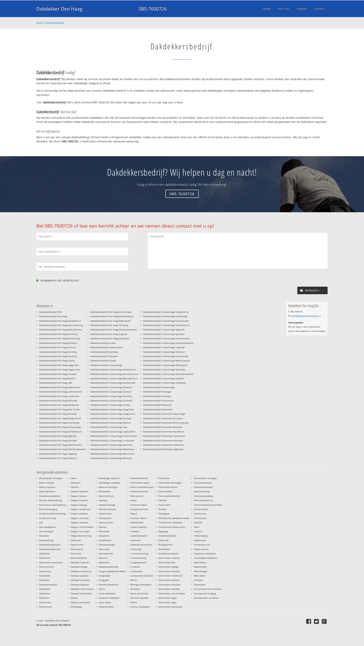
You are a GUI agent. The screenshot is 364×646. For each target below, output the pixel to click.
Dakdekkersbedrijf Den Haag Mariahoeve (59, 404)
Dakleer (74, 597)
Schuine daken (201, 509)
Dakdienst (44, 597)
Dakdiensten (45, 602)
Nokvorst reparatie (139, 597)
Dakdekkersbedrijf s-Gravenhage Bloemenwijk (112, 382)
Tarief (196, 527)
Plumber (162, 509)
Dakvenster (104, 549)
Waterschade (200, 566)
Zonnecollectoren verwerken (208, 588)
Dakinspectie (77, 549)
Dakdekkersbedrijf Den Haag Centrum (57, 347)
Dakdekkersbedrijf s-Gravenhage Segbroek (163, 329)
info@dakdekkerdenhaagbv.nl (306, 315)
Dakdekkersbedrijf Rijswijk (103, 360)
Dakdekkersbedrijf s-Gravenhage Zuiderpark (164, 382)
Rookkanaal (164, 549)
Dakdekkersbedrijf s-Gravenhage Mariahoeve (112, 449)
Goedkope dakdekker (109, 597)
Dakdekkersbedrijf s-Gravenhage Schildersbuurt (166, 325)
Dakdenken (44, 588)
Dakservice (104, 535)
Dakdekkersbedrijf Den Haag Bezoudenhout (60, 329)
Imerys (133, 500)
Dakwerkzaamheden (108, 566)
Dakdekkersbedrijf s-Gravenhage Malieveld (111, 444)
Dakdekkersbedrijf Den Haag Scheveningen (60, 427)
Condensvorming (47, 518)
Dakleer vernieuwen (80, 602)
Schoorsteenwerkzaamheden (208, 504)
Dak (41, 522)
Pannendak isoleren (168, 487)
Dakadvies (44, 535)
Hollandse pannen (139, 491)
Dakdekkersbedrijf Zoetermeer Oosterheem (164, 436)
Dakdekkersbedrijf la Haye (103, 343)
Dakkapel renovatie (80, 580)
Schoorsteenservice (203, 500)
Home (39, 22)
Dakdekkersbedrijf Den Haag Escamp (57, 360)
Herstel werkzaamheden (142, 487)
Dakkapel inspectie (80, 562)
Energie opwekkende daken (112, 571)
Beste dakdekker (47, 491)
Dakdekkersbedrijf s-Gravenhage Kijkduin (110, 422)
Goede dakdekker (107, 593)
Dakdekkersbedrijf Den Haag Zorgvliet (108, 334)
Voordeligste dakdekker (205, 557)
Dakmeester (104, 491)
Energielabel (105, 575)
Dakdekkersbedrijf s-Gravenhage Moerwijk (111, 458)
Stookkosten (200, 513)
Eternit (102, 588)
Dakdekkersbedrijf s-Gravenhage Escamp (110, 404)
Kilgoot (133, 513)
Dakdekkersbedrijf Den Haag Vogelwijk (58, 453)
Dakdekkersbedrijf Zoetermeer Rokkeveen (163, 444)
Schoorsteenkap (202, 491)
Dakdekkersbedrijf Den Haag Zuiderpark (109, 338)
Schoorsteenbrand (203, 482)
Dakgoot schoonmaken (82, 527)
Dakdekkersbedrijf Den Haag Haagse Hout (59, 369)
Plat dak (162, 500)
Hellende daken (106, 606)
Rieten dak (163, 540)
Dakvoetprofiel (106, 553)
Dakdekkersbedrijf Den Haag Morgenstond (60, 418)
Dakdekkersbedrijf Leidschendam (106, 347)
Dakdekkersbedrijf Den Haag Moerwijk (58, 413)
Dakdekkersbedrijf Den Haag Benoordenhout (61, 325)
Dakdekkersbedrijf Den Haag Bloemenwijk (59, 338)
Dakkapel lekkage (79, 566)
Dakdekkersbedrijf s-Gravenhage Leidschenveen (113, 436)
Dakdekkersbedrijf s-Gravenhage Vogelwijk (164, 347)
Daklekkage (76, 606)
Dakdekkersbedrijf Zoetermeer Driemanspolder (166, 422)
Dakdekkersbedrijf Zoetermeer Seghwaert (163, 449)
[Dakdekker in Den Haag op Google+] (325, 621)
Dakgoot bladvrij (79, 496)
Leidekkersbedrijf (138, 535)
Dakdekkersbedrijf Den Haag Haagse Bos (59, 365)
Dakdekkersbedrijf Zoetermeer (158, 409)
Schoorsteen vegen (167, 597)
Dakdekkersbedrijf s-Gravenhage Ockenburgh (165, 316)
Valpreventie (200, 540)
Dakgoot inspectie (79, 500)
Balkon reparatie (47, 487)
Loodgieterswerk (138, 562)
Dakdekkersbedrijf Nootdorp (104, 351)
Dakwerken (104, 562)
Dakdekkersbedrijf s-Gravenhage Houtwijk (111, 418)
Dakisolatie (76, 553)
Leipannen (135, 540)
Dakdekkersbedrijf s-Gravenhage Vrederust (164, 351)
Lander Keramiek (138, 527)
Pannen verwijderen (140, 606)
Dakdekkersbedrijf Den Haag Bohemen (58, 343)
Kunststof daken (138, 518)
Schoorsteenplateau (203, 496)
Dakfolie (75, 487)
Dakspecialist (105, 540)
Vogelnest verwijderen (205, 553)
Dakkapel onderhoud (81, 571)
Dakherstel (76, 540)
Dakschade (104, 531)
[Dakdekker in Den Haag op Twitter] (317, 621)
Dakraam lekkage (107, 504)
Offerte (133, 602)
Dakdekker (44, 580)
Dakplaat (103, 500)
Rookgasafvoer (165, 544)
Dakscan (103, 527)
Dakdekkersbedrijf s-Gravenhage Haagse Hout (112, 413)
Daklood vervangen (108, 487)
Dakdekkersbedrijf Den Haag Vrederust (58, 458)
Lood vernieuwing (139, 553)
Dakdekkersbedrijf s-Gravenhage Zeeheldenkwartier (168, 374)
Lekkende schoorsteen (141, 544)
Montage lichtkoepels (140, 584)
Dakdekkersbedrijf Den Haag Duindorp (58, 351)
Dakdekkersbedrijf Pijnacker (104, 356)
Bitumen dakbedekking (50, 500)
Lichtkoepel (136, 549)
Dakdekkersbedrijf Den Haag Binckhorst (58, 334)
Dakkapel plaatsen (80, 575)
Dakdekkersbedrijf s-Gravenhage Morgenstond (166, 312)
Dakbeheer (44, 553)
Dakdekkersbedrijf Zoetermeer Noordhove (163, 431)
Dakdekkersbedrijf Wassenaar (157, 404)
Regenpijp (163, 531)
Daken (74, 478)
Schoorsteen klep (166, 562)
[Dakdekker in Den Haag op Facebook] (309, 621)
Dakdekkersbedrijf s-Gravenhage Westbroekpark (166, 360)
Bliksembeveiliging (48, 509)
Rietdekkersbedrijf (167, 535)
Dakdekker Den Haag (59, 8)
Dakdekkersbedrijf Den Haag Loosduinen (59, 396)
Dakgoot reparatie (79, 522)
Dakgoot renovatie (80, 518)
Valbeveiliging (201, 535)
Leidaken (134, 531)
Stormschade (200, 518)
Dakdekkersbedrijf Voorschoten (158, 400)
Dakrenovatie (105, 513)
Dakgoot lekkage (79, 504)
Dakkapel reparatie (80, 584)
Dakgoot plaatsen (79, 513)
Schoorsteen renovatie (169, 584)
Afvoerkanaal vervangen (51, 478)
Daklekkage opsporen (109, 478)
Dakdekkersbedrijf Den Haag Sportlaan (58, 440)
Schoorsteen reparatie (169, 588)
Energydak (104, 580)
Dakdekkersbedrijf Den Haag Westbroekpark (111, 316)
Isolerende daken (138, 504)
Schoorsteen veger (167, 602)
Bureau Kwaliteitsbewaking (52, 513)
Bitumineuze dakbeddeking (52, 504)
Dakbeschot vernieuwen (51, 562)
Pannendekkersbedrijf (169, 496)
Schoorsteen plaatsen (168, 580)
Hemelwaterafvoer (139, 478)
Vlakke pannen (201, 549)
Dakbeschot (45, 557)
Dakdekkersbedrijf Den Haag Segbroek (58, 436)
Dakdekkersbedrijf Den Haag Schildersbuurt (60, 431)
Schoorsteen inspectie (169, 557)
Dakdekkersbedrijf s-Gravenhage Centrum (110, 391)
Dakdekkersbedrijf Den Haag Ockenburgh (59, 422)
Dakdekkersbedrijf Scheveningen (159, 387)
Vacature (198, 531)
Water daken (200, 562)
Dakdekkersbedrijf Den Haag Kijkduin (57, 378)
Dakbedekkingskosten (50, 549)
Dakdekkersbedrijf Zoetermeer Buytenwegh (164, 413)
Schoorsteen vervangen (205, 478)
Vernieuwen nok (202, 544)
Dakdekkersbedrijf (54, 22)
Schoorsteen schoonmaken (171, 593)
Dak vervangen (46, 531)
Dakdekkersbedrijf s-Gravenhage (106, 365)
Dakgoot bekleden (80, 491)
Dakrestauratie (106, 522)
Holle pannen (137, 496)
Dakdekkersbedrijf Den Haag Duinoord (58, 356)
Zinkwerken (199, 584)
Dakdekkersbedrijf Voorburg (157, 396)
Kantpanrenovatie (139, 509)
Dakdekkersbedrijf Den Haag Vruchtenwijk (111, 312)
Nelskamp (135, 588)
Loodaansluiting (138, 557)
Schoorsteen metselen (169, 571)
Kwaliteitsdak (136, 522)
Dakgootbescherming (81, 535)
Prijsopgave (164, 513)
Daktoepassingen (107, 544)
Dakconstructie (46, 566)
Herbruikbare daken (140, 482)
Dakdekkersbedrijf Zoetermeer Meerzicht (163, 427)
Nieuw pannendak (139, 593)
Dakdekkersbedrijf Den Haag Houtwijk (57, 374)
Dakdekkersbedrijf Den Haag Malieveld (58, 400)
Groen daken (105, 602)
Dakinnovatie (77, 544)
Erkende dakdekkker (108, 584)
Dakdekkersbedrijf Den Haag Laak (55, 382)
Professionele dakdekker (170, 522)
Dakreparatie (105, 518)
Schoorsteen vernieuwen (170, 606)
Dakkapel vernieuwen (81, 593)
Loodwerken (136, 571)
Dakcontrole (45, 571)
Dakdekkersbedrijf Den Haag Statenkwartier (60, 444)
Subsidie (198, 522)
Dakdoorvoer (45, 606)
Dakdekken (44, 575)
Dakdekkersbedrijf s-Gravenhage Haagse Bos (112, 409)
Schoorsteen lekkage (168, 566)
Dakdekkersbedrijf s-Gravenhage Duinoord (111, 400)
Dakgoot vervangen (80, 531)
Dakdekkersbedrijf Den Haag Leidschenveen (60, 391)
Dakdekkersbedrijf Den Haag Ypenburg (109, 325)
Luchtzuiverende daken (141, 575)
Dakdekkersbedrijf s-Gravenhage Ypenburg (164, 369)
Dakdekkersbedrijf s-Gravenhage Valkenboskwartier (168, 343)
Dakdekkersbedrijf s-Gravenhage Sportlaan (164, 334)
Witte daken (200, 575)
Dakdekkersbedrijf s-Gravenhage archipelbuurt (113, 369)
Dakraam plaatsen (107, 509)
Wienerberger (200, 571)
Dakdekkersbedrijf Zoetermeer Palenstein (163, 440)
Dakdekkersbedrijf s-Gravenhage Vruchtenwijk (165, 356)
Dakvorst (103, 557)
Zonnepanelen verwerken (206, 597)
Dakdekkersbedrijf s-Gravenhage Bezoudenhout (113, 378)
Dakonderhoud (106, 496)
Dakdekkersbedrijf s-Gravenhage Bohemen (111, 387)
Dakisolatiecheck (79, 557)
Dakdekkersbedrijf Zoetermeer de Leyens (163, 418)
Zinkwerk (198, 580)
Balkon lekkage (46, 482)
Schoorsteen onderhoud (170, 575)
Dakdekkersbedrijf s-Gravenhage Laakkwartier (112, 431)
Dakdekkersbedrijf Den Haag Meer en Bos (59, 409)
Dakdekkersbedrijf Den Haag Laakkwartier (59, 387)
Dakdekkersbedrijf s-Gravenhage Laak (108, 427)
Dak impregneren (47, 527)
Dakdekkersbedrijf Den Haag (53, 316)
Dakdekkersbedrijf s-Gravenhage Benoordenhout (114, 374)
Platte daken (164, 504)
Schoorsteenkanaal (203, 487)
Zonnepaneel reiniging (205, 593)
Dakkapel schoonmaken (82, 588)
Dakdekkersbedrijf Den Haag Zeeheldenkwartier (113, 329)
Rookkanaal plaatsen (168, 553)
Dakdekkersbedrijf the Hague (157, 391)
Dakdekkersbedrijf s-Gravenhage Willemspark (165, 365)
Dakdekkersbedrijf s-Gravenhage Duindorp (111, 396)
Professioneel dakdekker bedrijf (173, 518)
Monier (133, 580)
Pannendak (163, 478)
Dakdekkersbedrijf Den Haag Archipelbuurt (60, 320)
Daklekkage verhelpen (109, 482)
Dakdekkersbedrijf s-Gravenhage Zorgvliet (163, 378)
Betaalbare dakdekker (49, 496)
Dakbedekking (46, 540)
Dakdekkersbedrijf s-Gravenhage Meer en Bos (112, 453)
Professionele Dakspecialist (171, 527)
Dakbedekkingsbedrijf (49, 544)
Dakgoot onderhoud (81, 509)
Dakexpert (76, 482)
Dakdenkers (45, 593)
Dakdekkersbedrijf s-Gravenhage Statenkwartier (166, 338)
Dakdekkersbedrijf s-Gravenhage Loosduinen (112, 440)
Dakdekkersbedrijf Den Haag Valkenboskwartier (62, 449)
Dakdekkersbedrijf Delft (50, 312)
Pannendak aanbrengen (170, 482)
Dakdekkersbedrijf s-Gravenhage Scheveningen (166, 320)
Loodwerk (135, 566)
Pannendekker (165, 491)
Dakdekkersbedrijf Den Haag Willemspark (110, 320)
